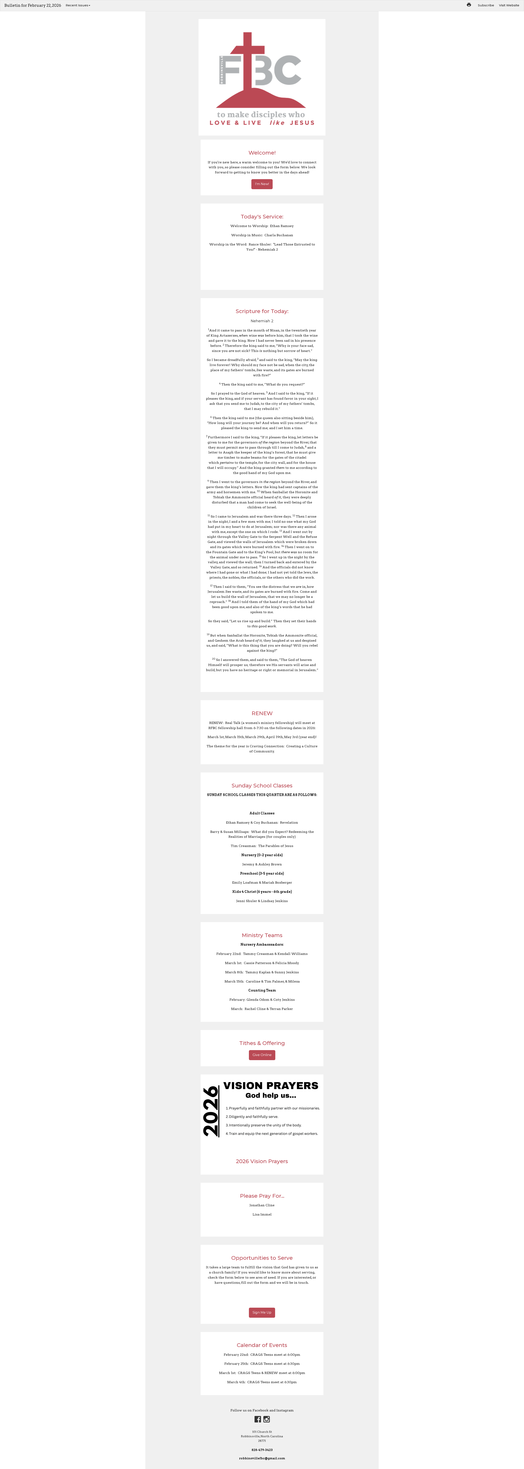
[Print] (468, 4)
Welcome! (262, 152)
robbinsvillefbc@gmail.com (262, 1458)
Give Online (262, 1055)
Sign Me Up (262, 1312)
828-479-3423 (262, 1450)
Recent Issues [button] (77, 5)
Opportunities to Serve (262, 1258)
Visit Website (509, 5)
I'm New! (262, 184)
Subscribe (486, 5)
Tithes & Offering (262, 1043)
